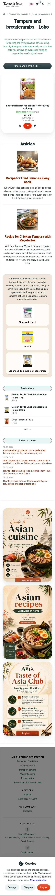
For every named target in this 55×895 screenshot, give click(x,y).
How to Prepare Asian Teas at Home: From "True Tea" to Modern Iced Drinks (26, 472)
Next (26, 429)
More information (38, 880)
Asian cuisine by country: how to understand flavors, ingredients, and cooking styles (24, 452)
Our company (27, 806)
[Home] (12, 4)
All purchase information (27, 757)
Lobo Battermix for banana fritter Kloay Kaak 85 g (27, 107)
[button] (20, 125)
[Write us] (27, 847)
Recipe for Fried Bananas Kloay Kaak (27, 180)
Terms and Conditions (27, 761)
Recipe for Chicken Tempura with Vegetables (27, 238)
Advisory (27, 790)
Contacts (27, 811)
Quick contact (27, 852)
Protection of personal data (27, 782)
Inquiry (27, 794)
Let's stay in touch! (27, 799)
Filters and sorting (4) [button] (26, 65)
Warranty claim (27, 774)
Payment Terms (27, 765)
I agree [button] (43, 887)
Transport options (27, 769)
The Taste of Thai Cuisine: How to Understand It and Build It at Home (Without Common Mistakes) (27, 462)
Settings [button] (12, 887)
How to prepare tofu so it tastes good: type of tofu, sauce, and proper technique (25, 482)
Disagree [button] (28, 887)
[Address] (27, 829)
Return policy (27, 778)
